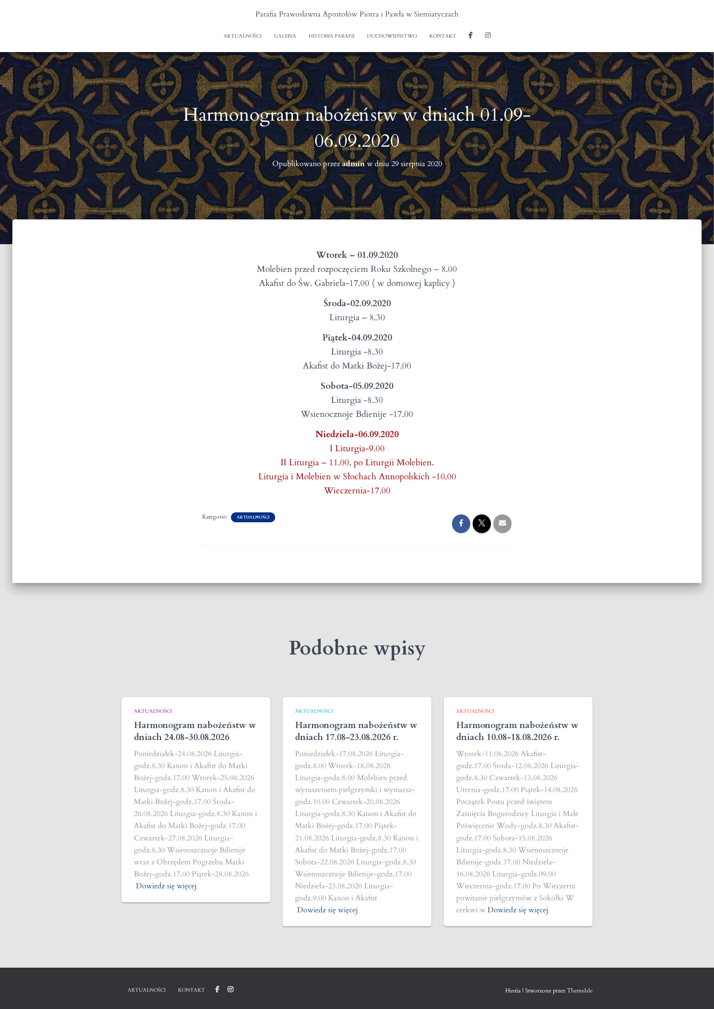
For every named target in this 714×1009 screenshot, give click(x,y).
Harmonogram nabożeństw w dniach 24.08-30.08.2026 (195, 731)
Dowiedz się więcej (166, 886)
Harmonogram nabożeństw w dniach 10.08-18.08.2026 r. (517, 731)
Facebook (470, 36)
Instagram (488, 36)
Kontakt (442, 36)
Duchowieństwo (392, 36)
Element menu (217, 989)
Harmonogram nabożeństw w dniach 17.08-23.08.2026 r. (356, 731)
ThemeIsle (580, 991)
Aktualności (243, 36)
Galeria (285, 36)
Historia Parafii (332, 36)
